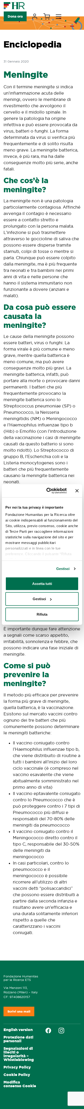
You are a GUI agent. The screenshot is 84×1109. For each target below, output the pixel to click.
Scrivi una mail (18, 1011)
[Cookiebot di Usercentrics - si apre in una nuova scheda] (49, 491)
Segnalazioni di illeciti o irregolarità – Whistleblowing (19, 1054)
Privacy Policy (17, 1067)
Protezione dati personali (18, 1039)
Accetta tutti (42, 583)
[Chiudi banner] (77, 490)
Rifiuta (42, 614)
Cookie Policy (17, 1075)
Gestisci (63, 569)
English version (18, 1030)
